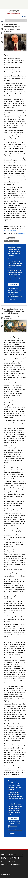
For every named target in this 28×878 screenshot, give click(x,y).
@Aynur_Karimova (10, 230)
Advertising (14, 858)
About (3, 855)
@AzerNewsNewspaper (15, 296)
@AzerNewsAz (21, 233)
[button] (2, 24)
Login (24, 16)
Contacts (4, 858)
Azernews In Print (8, 861)
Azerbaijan (12, 238)
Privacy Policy (6, 864)
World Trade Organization (12, 241)
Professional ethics (15, 855)
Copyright (17, 864)
